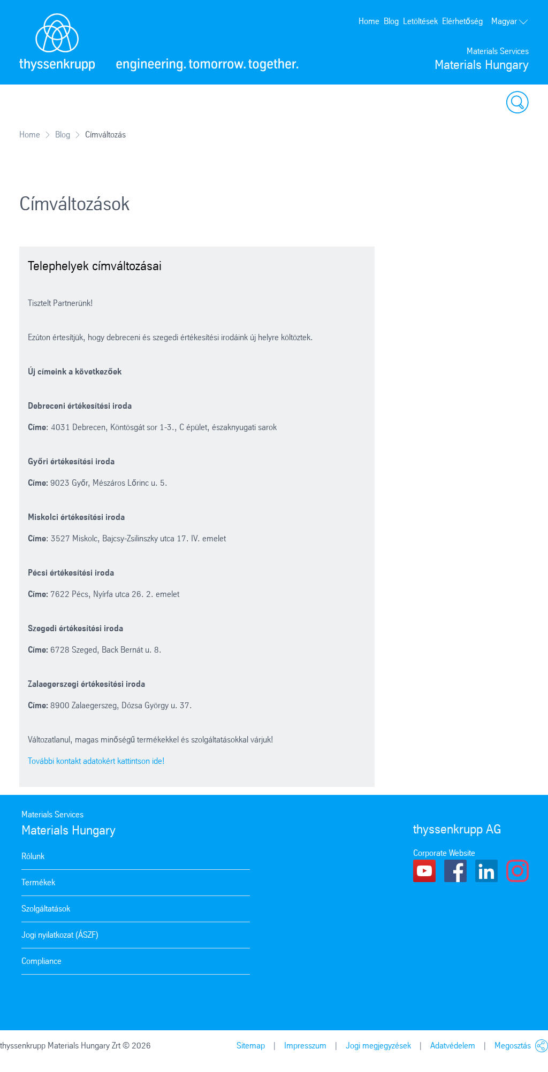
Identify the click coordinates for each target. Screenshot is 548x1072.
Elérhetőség (462, 21)
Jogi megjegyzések (378, 1045)
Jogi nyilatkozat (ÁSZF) (59, 935)
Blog (391, 21)
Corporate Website (444, 853)
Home (369, 21)
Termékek (38, 882)
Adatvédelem (452, 1045)
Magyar (504, 21)
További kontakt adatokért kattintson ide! (96, 761)
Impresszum (305, 1045)
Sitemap (251, 1045)
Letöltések (420, 21)
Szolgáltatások (45, 908)
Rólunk (32, 856)
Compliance (41, 961)
